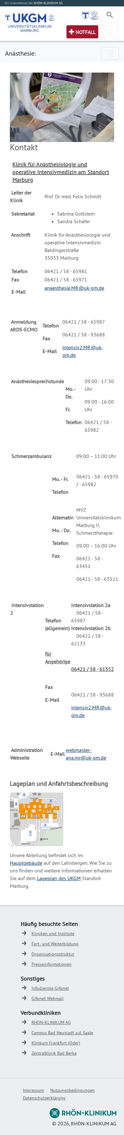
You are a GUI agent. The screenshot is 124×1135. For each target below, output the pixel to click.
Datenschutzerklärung (44, 1098)
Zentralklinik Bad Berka (54, 1053)
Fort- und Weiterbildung (55, 944)
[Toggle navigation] (110, 16)
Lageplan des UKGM (59, 878)
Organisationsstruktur (52, 954)
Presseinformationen (51, 964)
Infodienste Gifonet (50, 988)
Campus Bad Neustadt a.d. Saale (62, 1033)
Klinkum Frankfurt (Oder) (55, 1043)
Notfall (86, 32)
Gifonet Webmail (47, 998)
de (82, 715)
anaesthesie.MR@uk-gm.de (74, 288)
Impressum (33, 1090)
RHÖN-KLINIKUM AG (51, 1022)
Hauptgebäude (26, 863)
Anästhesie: (20, 53)
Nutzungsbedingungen (72, 1090)
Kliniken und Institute (52, 933)
